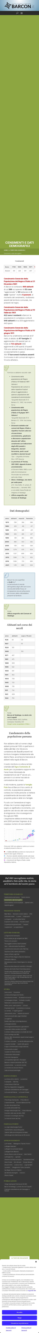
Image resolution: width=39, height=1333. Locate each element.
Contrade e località (24, 1000)
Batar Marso (7, 914)
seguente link (32, 1290)
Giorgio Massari (27, 1162)
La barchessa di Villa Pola (11, 1084)
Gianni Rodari (8, 1162)
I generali (17, 1157)
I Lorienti (18, 916)
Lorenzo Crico (18, 1165)
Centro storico (25, 897)
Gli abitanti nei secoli (25, 997)
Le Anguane (7, 919)
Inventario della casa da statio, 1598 (14, 1113)
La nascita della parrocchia (25, 1041)
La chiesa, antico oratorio (11, 1079)
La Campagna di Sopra (10, 1000)
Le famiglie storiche (10, 1024)
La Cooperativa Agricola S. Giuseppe (15, 1060)
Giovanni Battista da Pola (23, 1102)
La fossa (25, 1005)
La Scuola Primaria (24, 1092)
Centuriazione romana (10, 997)
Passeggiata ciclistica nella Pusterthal (15, 943)
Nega (20, 1318)
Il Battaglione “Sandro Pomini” (21, 1143)
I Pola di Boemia (26, 1110)
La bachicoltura (8, 1065)
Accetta (19, 1312)
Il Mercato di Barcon (10, 959)
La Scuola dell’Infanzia (10, 1092)
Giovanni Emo (8, 1165)
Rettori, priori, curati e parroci (12, 1005)
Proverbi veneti (24, 921)
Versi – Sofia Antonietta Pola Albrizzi (14, 946)
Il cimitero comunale (10, 1041)
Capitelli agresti (9, 905)
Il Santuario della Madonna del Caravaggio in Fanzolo (17, 1190)
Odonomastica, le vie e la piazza (13, 902)
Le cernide (7, 1011)
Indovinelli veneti (9, 916)
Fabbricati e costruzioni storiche (13, 1003)
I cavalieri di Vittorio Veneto (12, 1052)
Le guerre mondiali (9, 1044)
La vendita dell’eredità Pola (12, 1108)
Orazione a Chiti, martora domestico (14, 951)
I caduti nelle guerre (23, 1044)
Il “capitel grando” (17, 1011)
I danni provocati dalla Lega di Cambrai (15, 1016)
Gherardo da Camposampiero (13, 1159)
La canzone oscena (20, 1065)
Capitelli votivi (29, 902)
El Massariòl (26, 916)
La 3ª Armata (8, 1143)
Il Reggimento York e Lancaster (21, 1167)
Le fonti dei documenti (19, 1258)
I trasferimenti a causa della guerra (14, 1130)
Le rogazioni (8, 1018)
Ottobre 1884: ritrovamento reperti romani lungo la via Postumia (19, 1038)
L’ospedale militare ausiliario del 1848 (15, 1029)
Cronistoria (17, 992)
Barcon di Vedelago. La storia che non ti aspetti (18, 1186)
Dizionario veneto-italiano (20, 914)
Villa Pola (15, 1081)
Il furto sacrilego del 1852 (11, 1034)
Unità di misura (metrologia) (12, 1070)
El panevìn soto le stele (11, 921)
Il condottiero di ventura (23, 1008)
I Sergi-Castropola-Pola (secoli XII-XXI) (15, 1184)
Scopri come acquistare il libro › (18, 724)
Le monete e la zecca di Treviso (13, 1067)
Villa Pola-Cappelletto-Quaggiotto (14, 1087)
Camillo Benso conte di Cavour (13, 1154)
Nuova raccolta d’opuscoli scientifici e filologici (18, 966)
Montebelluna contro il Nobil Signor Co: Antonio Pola (18, 962)
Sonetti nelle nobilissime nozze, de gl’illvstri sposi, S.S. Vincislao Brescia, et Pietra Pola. (17, 972)
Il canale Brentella (9, 1102)
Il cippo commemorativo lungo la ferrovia (16, 1046)
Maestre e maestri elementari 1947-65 (15, 1062)
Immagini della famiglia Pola (12, 1110)
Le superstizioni (18, 927)
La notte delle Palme (19, 919)
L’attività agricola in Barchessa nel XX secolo (17, 1135)
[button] (36, 1262)
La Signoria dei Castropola (12, 935)
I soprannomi (8, 927)
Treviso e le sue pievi (10, 941)
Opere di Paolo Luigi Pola (11, 954)
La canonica (23, 1079)
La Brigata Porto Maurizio (11, 1151)
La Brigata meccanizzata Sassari (13, 1149)
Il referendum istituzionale (12, 1054)
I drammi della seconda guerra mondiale (16, 1132)
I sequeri (25, 924)
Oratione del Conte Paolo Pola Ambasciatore (17, 969)
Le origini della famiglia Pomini (13, 1127)
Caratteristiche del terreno (12, 897)
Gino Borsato (17, 1162)
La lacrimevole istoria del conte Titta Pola (16, 949)
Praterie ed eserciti (23, 1013)
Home (6, 250)
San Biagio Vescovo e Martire (12, 1170)
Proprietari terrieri (9, 1008)
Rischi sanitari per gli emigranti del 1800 (15, 938)
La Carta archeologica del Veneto (14, 995)
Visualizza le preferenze (19, 1323)
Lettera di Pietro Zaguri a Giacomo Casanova (17, 957)
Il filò (30, 914)
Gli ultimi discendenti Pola (12, 1105)
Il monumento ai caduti (11, 1049)
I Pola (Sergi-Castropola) (11, 1100)
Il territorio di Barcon (17, 250)
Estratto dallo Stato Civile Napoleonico (15, 1021)
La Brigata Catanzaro (10, 1146)
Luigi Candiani (28, 1165)
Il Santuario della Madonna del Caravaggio (16, 1089)
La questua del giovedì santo (12, 924)
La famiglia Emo (8, 1157)
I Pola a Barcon (24, 1100)
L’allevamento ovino (10, 1013)
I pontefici (7, 1167)
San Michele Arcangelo (11, 1172)
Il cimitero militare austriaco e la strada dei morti (18, 1032)
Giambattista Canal (28, 1159)
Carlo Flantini (27, 1154)
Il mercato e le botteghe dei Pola (14, 1116)
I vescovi (22, 1172)
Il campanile (7, 1081)
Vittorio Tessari (8, 1175)
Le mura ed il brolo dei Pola (12, 1118)
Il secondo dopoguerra (11, 1057)
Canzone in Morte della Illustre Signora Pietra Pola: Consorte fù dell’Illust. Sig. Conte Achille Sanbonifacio (19, 983)
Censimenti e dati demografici (13, 900)
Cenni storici (8, 992)
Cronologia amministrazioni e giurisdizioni (16, 1026)
